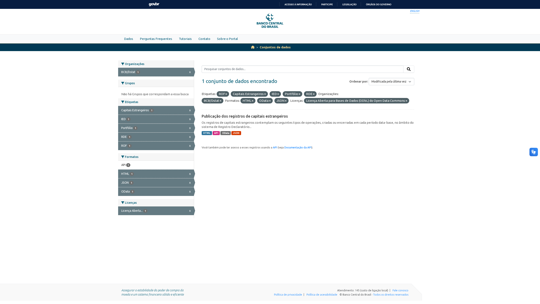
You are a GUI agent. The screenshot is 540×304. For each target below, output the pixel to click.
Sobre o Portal (227, 39)
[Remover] (226, 94)
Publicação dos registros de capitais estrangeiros (245, 116)
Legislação (349, 4)
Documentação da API (298, 147)
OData (225, 133)
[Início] (253, 47)
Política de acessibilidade (321, 294)
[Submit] (408, 69)
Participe (327, 4)
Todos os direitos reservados (390, 294)
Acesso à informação (298, 4)
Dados (128, 39)
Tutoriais (185, 39)
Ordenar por (358, 81)
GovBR (154, 4)
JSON (236, 133)
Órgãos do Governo (378, 4)
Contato (204, 39)
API (216, 133)
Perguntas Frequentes (156, 39)
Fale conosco (400, 290)
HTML (206, 133)
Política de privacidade (288, 294)
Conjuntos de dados (275, 47)
